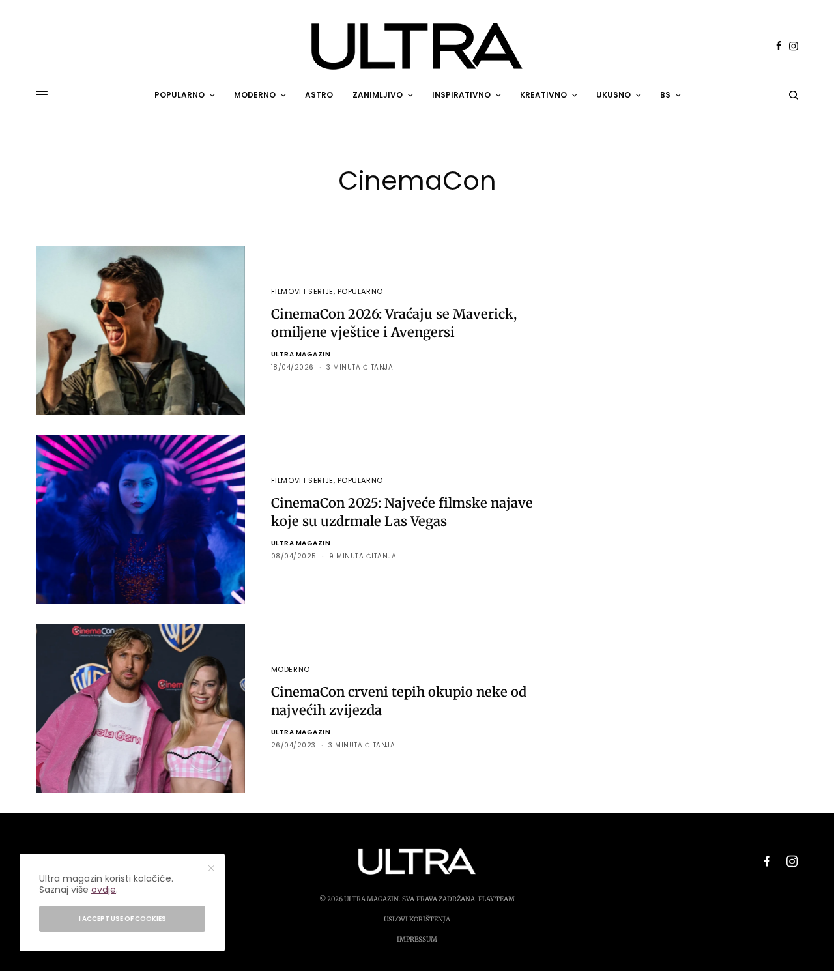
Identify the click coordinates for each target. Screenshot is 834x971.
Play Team (496, 899)
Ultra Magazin (301, 354)
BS (665, 94)
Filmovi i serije (302, 291)
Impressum (417, 939)
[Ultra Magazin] (417, 46)
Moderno (290, 669)
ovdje (103, 889)
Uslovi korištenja (417, 919)
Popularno (360, 291)
